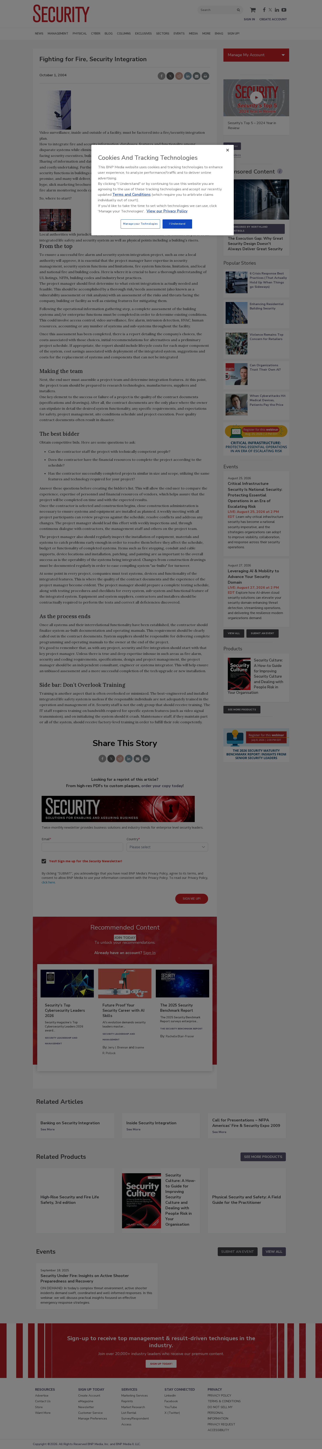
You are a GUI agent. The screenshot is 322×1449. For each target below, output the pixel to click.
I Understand (177, 224)
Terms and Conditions (131, 194)
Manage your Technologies (140, 224)
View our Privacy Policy (167, 211)
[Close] (227, 150)
